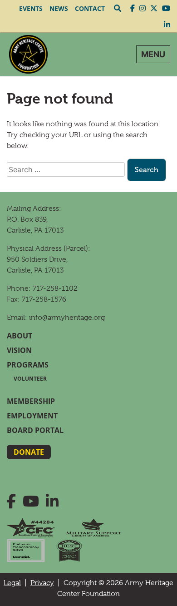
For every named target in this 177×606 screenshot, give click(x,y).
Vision (19, 350)
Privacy (42, 583)
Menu (153, 54)
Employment (32, 416)
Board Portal (35, 430)
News (58, 8)
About (19, 336)
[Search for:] (66, 169)
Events (31, 8)
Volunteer (30, 378)
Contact (90, 8)
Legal (12, 583)
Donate (29, 452)
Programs (28, 365)
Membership (31, 401)
